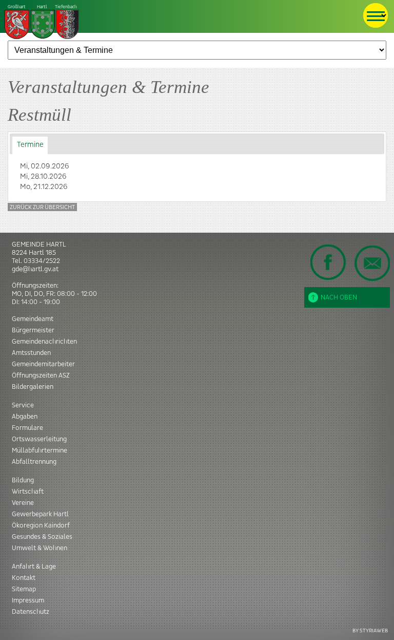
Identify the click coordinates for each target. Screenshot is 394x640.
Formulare (27, 428)
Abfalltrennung (34, 462)
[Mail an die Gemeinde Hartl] (372, 263)
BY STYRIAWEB (370, 630)
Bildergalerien (32, 387)
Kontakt (23, 578)
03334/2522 (42, 261)
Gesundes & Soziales (42, 537)
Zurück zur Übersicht (42, 207)
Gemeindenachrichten (44, 341)
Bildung (23, 480)
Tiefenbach (42, 7)
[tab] (30, 145)
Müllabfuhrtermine (39, 450)
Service (23, 405)
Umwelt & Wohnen (39, 548)
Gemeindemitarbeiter (43, 364)
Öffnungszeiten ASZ (41, 375)
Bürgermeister (33, 330)
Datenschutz (30, 612)
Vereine (23, 503)
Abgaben (24, 416)
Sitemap (24, 589)
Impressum (28, 600)
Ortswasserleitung (39, 439)
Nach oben (339, 297)
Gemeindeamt (32, 319)
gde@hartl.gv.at (35, 269)
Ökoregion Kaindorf (41, 525)
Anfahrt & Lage (34, 566)
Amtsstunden (31, 353)
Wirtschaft (28, 491)
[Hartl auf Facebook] (328, 262)
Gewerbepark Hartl (40, 514)
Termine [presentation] (30, 144)
